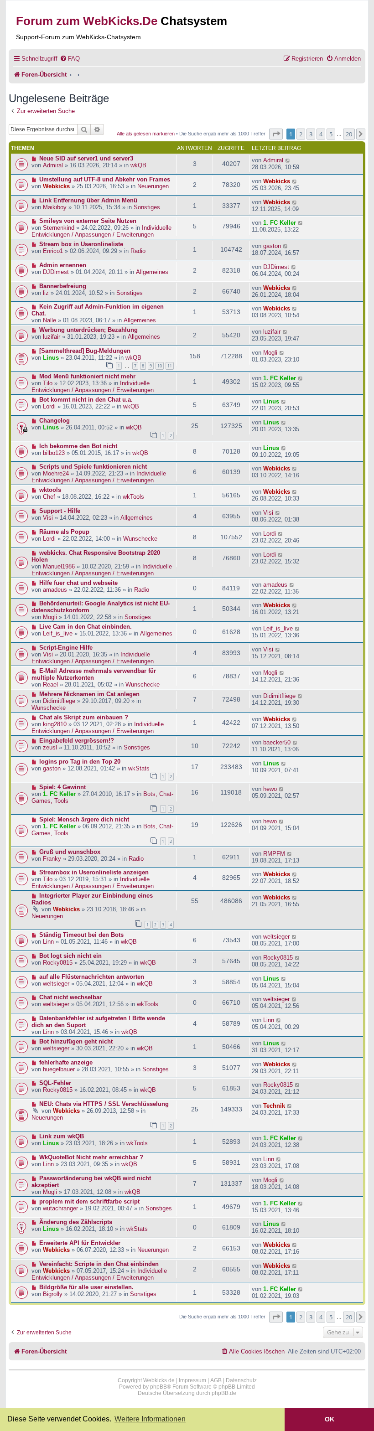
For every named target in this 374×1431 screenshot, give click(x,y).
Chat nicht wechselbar (70, 997)
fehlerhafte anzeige (66, 1062)
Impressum (192, 1380)
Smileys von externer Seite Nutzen (87, 220)
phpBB (158, 1387)
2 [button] (300, 134)
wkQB (138, 165)
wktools (50, 489)
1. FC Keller (279, 222)
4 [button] (320, 134)
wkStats (139, 768)
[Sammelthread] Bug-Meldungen (84, 350)
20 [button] (349, 134)
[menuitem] (70, 58)
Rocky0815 (58, 962)
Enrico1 (53, 251)
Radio (137, 251)
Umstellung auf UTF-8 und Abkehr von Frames (104, 179)
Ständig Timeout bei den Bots (81, 934)
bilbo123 (54, 452)
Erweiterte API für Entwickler (79, 1243)
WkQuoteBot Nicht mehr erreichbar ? (91, 1157)
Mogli (270, 352)
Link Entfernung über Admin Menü (88, 200)
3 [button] (310, 134)
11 (169, 366)
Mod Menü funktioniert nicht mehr (87, 376)
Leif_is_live (58, 633)
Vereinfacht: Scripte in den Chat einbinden (99, 1264)
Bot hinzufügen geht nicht (76, 1041)
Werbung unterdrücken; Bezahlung (88, 329)
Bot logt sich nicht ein (70, 955)
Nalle (49, 320)
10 (159, 366)
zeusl (50, 747)
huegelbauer (59, 1069)
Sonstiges (147, 207)
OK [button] (329, 1419)
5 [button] (330, 134)
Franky (52, 858)
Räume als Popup (64, 531)
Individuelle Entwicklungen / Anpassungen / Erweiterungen (101, 231)
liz (46, 292)
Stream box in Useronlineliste (81, 244)
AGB (216, 1380)
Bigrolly (52, 1294)
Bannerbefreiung (62, 286)
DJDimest (56, 272)
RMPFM (274, 853)
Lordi (49, 406)
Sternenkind (58, 227)
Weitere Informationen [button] (150, 1419)
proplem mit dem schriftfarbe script (89, 1201)
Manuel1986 (59, 566)
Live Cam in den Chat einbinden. (85, 626)
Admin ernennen (62, 265)
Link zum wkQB (61, 1136)
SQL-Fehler (55, 1083)
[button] (276, 134)
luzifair (51, 336)
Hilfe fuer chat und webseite (78, 582)
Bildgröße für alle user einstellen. (86, 1287)
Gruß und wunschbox (69, 851)
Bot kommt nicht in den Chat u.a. (86, 399)
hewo (270, 788)
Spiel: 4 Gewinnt (62, 787)
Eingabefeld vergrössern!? (76, 740)
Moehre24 (56, 473)
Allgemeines (152, 272)
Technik (274, 1105)
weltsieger (276, 936)
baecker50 (277, 742)
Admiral (53, 165)
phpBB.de (224, 1393)
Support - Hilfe (59, 510)
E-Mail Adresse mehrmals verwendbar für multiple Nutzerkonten (93, 674)
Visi (48, 517)
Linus (51, 357)
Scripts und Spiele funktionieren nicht (93, 466)
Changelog (54, 420)
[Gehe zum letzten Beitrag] (288, 160)
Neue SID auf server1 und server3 (86, 158)
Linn (48, 941)
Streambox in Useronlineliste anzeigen (94, 872)
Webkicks (56, 186)
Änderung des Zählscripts (75, 1222)
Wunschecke (140, 538)
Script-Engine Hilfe (66, 647)
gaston (272, 246)
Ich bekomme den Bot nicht (78, 446)
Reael (50, 684)
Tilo (47, 383)
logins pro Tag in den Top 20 (79, 761)
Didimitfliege (59, 700)
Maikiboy (55, 207)
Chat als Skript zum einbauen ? (83, 717)
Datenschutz (241, 1380)
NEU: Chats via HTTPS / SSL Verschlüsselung (104, 1103)
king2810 (55, 724)
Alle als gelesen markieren (146, 133)
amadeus (55, 589)
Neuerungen (153, 186)
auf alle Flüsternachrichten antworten (91, 976)
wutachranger (60, 1208)
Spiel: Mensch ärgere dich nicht (84, 819)
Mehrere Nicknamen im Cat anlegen (89, 694)
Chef (49, 496)
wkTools (133, 496)
